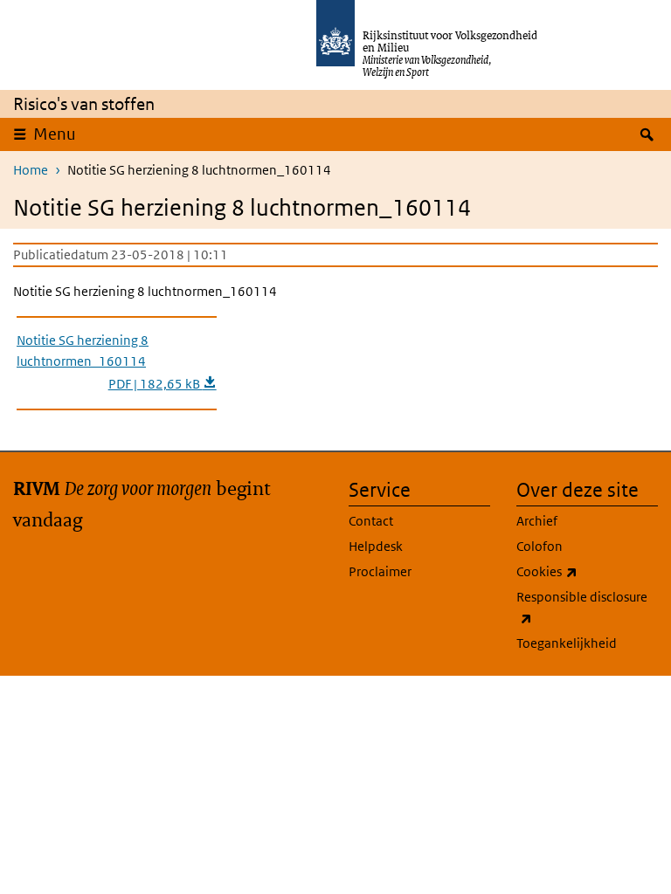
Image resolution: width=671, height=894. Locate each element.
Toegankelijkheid (566, 643)
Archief (536, 520)
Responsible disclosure (581, 606)
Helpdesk (376, 546)
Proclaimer (380, 571)
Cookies (585, 571)
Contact (371, 520)
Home (30, 170)
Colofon (539, 546)
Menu (54, 134)
